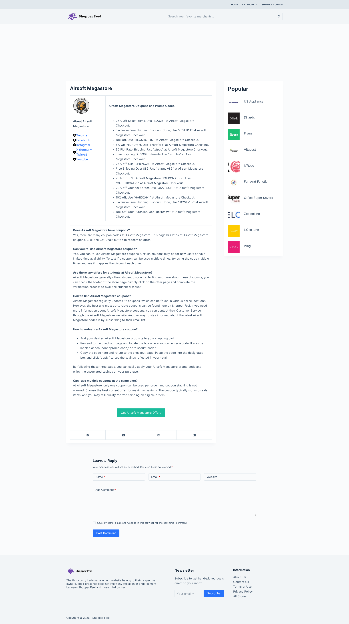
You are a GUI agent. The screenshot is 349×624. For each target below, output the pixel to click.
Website (81, 135)
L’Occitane (251, 230)
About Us (239, 577)
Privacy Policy (243, 591)
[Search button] (279, 16)
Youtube (82, 159)
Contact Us (241, 582)
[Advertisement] (174, 50)
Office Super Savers (258, 198)
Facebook (83, 140)
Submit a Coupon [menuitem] (272, 4)
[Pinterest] (158, 435)
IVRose (249, 165)
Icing (247, 246)
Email (155, 477)
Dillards (249, 117)
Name (100, 477)
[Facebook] (88, 435)
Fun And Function (256, 181)
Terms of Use (242, 586)
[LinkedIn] (194, 435)
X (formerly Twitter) (84, 152)
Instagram (83, 145)
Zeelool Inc (252, 214)
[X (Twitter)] (123, 435)
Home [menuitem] (234, 4)
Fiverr (248, 133)
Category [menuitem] (248, 4)
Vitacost (250, 149)
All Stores (239, 596)
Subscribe (213, 593)
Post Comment (106, 533)
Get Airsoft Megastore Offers (141, 412)
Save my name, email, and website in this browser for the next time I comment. (142, 522)
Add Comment (105, 489)
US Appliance (254, 101)
